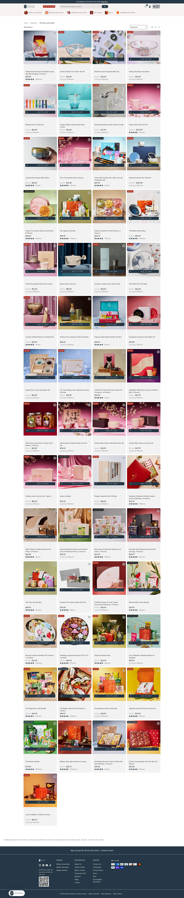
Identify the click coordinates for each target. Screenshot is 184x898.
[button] (54, 33)
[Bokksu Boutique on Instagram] (40, 865)
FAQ (94, 876)
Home (26, 23)
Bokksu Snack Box (63, 864)
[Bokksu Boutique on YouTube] (47, 865)
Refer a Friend (80, 870)
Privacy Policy (98, 870)
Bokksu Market (62, 870)
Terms (95, 873)
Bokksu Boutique (63, 867)
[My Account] (150, 6)
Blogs (77, 879)
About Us (78, 864)
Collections (33, 23)
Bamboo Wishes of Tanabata (99, 1)
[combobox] (84, 6)
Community (97, 867)
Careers (77, 882)
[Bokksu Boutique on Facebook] (43, 865)
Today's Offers (80, 867)
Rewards (78, 876)
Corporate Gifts (80, 873)
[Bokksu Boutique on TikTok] (50, 865)
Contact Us (97, 864)
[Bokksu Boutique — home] (29, 6)
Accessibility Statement (97, 880)
